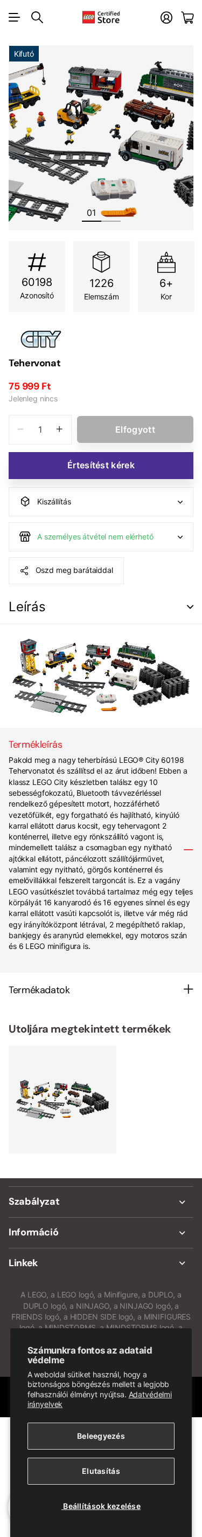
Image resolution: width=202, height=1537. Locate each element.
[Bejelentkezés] (166, 17)
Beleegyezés (101, 1435)
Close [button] (101, 1202)
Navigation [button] (14, 17)
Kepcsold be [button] (190, 607)
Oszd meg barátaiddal (74, 570)
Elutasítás (101, 1470)
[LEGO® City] (101, 339)
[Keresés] (37, 17)
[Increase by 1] (59, 430)
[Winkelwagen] (187, 17)
